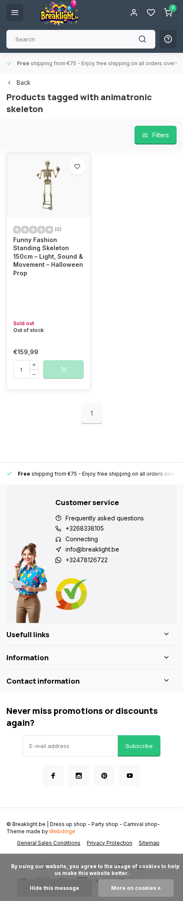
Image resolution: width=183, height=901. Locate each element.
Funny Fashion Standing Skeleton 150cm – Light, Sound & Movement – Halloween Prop (48, 256)
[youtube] (129, 775)
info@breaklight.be (92, 549)
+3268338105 (85, 528)
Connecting (82, 539)
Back (24, 82)
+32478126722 (87, 559)
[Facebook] (53, 775)
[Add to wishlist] (77, 166)
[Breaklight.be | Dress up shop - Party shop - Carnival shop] (59, 13)
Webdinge (62, 831)
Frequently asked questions (105, 518)
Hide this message (54, 888)
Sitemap (149, 843)
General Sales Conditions (48, 843)
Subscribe (139, 745)
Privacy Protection (109, 843)
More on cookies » (136, 888)
